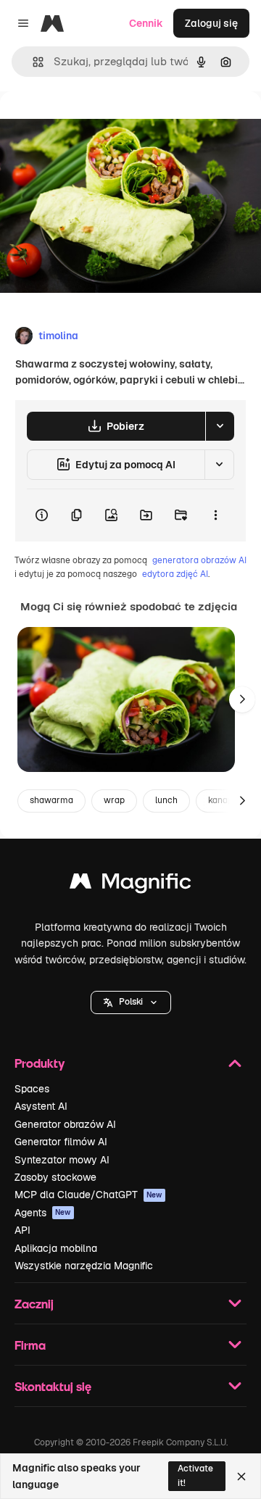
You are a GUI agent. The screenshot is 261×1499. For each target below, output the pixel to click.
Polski (131, 1002)
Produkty (39, 1063)
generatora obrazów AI (199, 560)
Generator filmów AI (60, 1141)
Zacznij (34, 1303)
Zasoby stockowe (55, 1177)
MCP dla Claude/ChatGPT (88, 1194)
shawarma (51, 800)
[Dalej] (242, 699)
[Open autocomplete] (32, 62)
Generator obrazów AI (65, 1124)
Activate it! (195, 1475)
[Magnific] (130, 884)
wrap (114, 800)
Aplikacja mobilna (55, 1248)
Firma (30, 1345)
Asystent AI (40, 1106)
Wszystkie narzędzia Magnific (83, 1265)
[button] (131, 1002)
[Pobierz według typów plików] (219, 426)
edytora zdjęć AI (175, 574)
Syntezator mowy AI (61, 1159)
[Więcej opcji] (215, 515)
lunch (166, 800)
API (22, 1230)
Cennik (146, 23)
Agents (42, 1212)
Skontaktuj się (52, 1386)
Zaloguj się (211, 23)
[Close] (241, 1476)
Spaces (31, 1088)
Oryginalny (100, 124)
